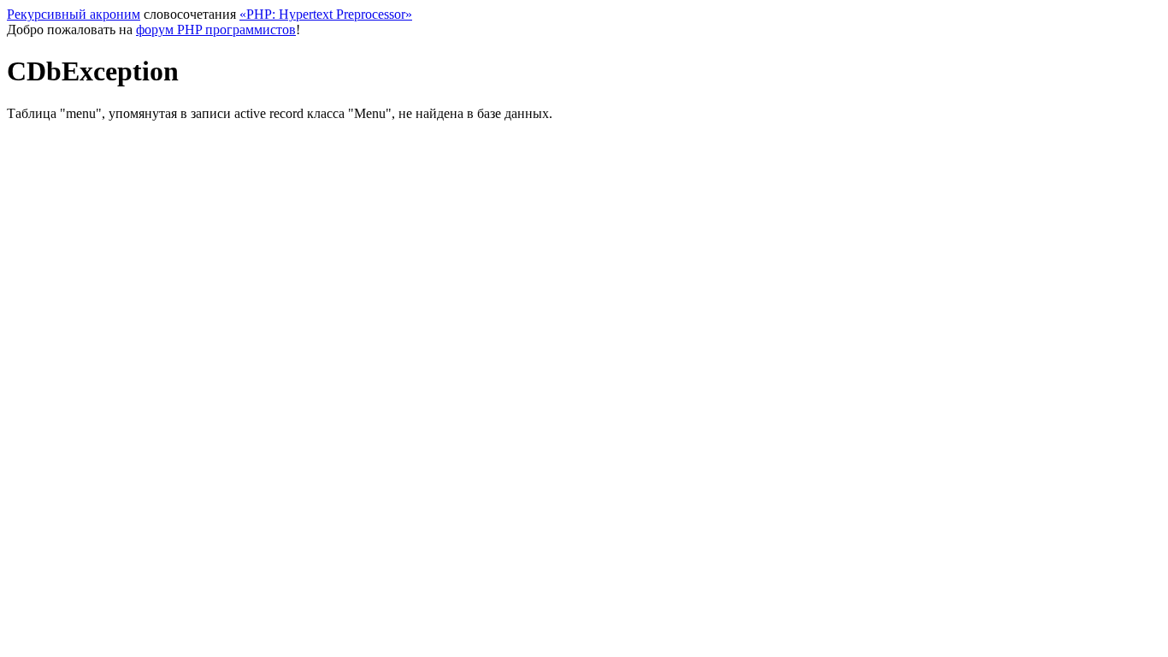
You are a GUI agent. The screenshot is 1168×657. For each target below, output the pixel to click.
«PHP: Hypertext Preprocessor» (325, 14)
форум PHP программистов (216, 29)
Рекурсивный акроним (73, 14)
